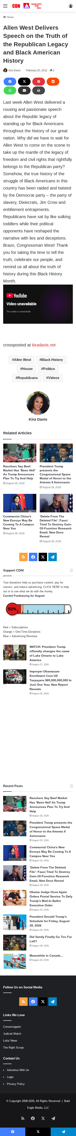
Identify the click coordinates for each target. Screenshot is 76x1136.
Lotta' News (10, 1040)
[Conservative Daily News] (27, 6)
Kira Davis (14, 70)
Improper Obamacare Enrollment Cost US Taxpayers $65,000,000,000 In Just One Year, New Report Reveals (51, 680)
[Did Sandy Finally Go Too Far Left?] (14, 942)
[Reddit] (53, 82)
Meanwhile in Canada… (46, 955)
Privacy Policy (16, 1084)
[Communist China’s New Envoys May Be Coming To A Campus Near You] (19, 503)
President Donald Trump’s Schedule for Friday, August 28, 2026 (50, 921)
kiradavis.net (43, 345)
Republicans (28, 378)
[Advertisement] (38, 739)
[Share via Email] (24, 90)
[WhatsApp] (10, 90)
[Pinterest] (38, 82)
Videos (53, 378)
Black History (52, 360)
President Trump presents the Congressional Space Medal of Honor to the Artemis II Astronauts (55, 474)
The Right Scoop (13, 1047)
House (27, 369)
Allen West (22, 360)
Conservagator (12, 1026)
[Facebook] (10, 82)
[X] (24, 82)
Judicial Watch (12, 1033)
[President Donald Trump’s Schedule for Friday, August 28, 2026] (14, 922)
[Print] (38, 90)
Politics (49, 369)
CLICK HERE (51, 587)
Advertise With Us (18, 1070)
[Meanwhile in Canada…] (14, 961)
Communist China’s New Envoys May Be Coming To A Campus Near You (50, 852)
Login (10, 1077)
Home (10, 17)
